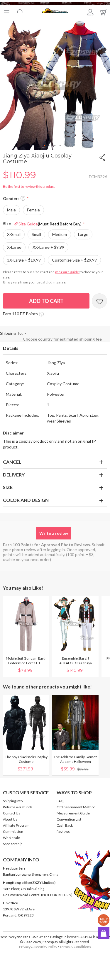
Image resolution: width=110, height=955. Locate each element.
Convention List (69, 819)
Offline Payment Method (76, 807)
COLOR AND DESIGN (26, 500)
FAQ (60, 801)
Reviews (63, 831)
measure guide (67, 272)
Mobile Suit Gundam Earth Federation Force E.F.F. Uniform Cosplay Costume (26, 663)
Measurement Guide (73, 813)
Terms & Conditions (75, 947)
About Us (10, 819)
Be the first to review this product (29, 186)
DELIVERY (14, 474)
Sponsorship (12, 844)
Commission (13, 831)
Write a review (53, 533)
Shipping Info (13, 801)
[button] (44, 145)
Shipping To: (11, 333)
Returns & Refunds (18, 807)
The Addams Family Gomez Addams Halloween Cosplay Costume (75, 761)
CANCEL (12, 462)
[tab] (55, 348)
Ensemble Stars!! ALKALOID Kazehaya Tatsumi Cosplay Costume (75, 663)
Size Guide (50, 223)
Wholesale (11, 837)
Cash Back (65, 825)
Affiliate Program (16, 825)
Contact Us (11, 813)
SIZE (8, 487)
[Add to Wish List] (99, 301)
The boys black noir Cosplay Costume (26, 759)
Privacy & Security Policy (38, 947)
